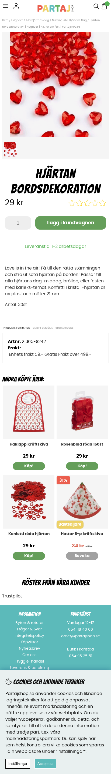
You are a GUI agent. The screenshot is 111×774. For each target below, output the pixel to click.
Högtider (17, 20)
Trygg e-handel (29, 661)
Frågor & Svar (29, 629)
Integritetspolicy (29, 636)
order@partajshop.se (80, 636)
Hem (5, 20)
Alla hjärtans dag (38, 20)
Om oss (29, 655)
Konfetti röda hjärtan (29, 534)
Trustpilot (12, 596)
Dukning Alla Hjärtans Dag (69, 20)
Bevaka (82, 556)
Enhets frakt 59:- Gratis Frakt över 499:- (50, 354)
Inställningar (17, 764)
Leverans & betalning (29, 668)
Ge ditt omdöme (43, 328)
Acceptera (45, 764)
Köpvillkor (29, 642)
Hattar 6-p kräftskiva (82, 534)
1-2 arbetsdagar (68, 246)
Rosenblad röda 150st (82, 444)
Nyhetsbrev (29, 648)
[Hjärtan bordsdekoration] (56, 135)
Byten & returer (29, 623)
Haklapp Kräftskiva (29, 444)
